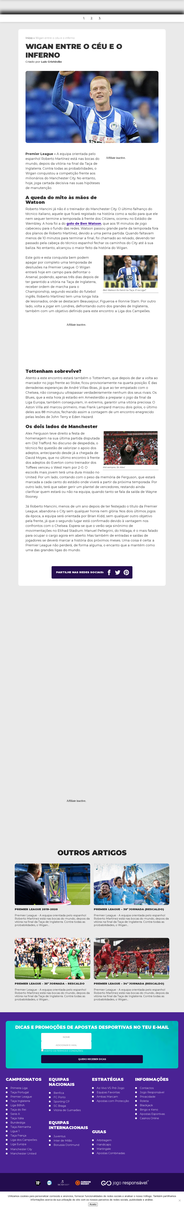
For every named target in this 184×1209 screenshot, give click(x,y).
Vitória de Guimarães (67, 1110)
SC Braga (60, 1105)
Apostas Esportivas (152, 1114)
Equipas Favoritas (108, 1092)
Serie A (15, 1114)
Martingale (104, 1148)
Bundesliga (17, 1122)
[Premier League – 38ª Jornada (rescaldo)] (131, 884)
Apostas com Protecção (113, 1101)
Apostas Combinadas (111, 1153)
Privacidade (147, 1096)
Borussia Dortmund (66, 1145)
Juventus (59, 1136)
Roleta (144, 1101)
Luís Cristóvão (51, 61)
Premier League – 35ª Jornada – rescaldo (50, 983)
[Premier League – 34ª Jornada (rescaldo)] (131, 958)
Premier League (21, 1096)
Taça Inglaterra (20, 1101)
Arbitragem (104, 1140)
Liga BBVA (17, 1105)
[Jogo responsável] (38, 1183)
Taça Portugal (19, 1092)
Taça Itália (17, 1118)
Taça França (18, 1135)
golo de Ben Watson (83, 224)
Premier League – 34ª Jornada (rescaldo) (129, 983)
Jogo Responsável (152, 1092)
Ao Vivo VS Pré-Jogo (110, 1088)
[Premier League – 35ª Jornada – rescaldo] (52, 958)
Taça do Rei (18, 1109)
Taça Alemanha (20, 1127)
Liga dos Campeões (23, 1139)
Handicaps (104, 1144)
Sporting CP (62, 1101)
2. (92, 18)
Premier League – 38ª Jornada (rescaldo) (129, 909)
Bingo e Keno (149, 1109)
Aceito (93, 1204)
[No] (179, 1200)
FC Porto (60, 1097)
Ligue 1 (15, 1131)
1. (84, 18)
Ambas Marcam (107, 1096)
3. (100, 18)
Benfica (59, 1093)
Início (29, 38)
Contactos (147, 1088)
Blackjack (146, 1105)
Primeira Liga (18, 1088)
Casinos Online (149, 1118)
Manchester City (21, 1149)
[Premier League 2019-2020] (52, 884)
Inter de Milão (63, 1140)
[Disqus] (92, 647)
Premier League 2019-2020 (36, 909)
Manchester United (23, 1153)
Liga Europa (18, 1144)
